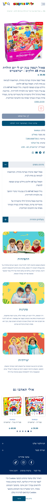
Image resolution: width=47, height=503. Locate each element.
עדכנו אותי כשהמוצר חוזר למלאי (23, 123)
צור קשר (37, 471)
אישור (19, 498)
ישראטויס (34, 147)
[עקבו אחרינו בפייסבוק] (31, 462)
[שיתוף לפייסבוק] (44, 152)
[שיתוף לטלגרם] (40, 152)
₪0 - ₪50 (25, 147)
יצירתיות (23, 360)
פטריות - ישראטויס (35, 422)
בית (44, 11)
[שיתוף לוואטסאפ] (33, 152)
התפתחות (23, 259)
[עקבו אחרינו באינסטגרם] (23, 462)
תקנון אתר (13, 471)
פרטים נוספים (39, 102)
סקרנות (23, 309)
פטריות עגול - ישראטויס (12, 422)
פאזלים (34, 134)
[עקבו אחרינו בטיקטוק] (15, 462)
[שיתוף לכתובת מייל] (36, 152)
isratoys (37, 130)
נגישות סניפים (25, 471)
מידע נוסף (29, 498)
